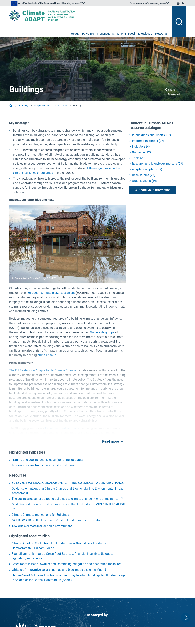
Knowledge (145, 33)
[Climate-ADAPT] (89, 15)
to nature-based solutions (62, 428)
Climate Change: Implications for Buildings (40, 515)
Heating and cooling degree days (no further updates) (47, 460)
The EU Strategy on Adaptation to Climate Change (42, 370)
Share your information (154, 190)
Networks (161, 33)
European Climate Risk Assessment (51, 293)
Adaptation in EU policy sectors (50, 105)
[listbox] (47, 3)
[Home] (11, 106)
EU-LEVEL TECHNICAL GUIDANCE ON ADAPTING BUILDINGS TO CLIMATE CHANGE (68, 483)
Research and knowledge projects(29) (157, 163)
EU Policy (88, 33)
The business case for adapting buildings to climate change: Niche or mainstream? (67, 499)
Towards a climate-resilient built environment (42, 526)
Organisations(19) (144, 181)
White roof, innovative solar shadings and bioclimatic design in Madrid (59, 569)
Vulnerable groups (102, 332)
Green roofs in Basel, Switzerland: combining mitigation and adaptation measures (66, 564)
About (75, 33)
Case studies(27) (143, 175)
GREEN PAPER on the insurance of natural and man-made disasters (57, 520)
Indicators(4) (141, 146)
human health (47, 355)
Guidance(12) (141, 152)
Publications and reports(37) (151, 135)
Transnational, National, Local (116, 33)
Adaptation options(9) (147, 169)
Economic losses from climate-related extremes (43, 465)
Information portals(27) (148, 141)
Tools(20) (139, 158)
